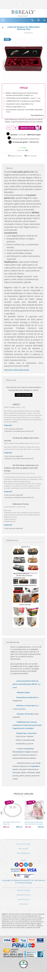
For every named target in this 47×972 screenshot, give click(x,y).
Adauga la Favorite (16, 156)
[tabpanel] (23, 59)
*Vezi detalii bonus (37, 115)
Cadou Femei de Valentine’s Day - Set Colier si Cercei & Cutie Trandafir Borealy (34, 823)
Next (43, 61)
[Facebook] (17, 865)
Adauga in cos (27, 128)
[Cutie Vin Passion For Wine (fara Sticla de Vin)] (23, 59)
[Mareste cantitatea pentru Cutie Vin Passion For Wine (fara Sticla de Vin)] (15, 128)
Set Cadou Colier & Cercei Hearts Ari (11, 823)
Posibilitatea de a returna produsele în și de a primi (27, 725)
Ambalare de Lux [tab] (12, 540)
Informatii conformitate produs (16, 370)
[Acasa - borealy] (23, 13)
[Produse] (3, 21)
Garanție (25, 714)
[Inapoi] (2, 27)
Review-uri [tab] (11, 380)
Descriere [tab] (9, 168)
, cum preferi (26, 733)
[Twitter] (26, 865)
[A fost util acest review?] (22, 429)
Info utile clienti (23, 844)
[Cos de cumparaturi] (38, 20)
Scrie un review (24, 395)
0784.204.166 (33, 142)
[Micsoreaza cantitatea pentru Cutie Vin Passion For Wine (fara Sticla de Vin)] (8, 128)
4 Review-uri (28, 33)
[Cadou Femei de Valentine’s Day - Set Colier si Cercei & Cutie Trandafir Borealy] (34, 810)
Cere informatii (31, 156)
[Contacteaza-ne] (32, 20)
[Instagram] (30, 865)
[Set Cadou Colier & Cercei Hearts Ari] (12, 810)
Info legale (23, 849)
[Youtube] (21, 865)
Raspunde (8, 425)
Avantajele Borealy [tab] (12, 642)
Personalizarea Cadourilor (26, 697)
